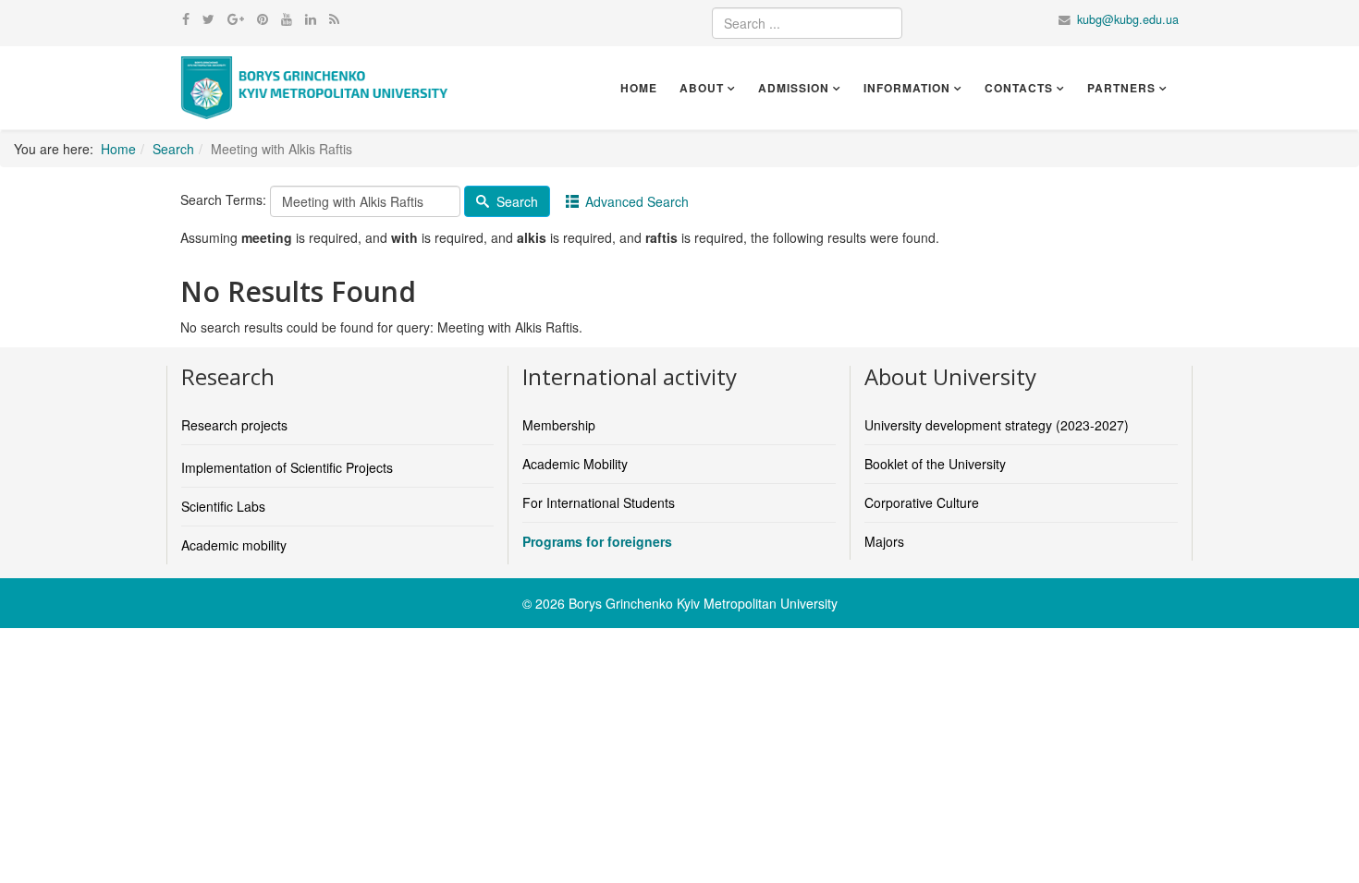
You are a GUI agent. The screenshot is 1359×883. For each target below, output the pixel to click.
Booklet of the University (935, 463)
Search (173, 148)
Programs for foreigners (597, 541)
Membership (558, 425)
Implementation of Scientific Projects (287, 467)
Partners (1121, 87)
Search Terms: (223, 199)
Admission (793, 87)
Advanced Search (635, 201)
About (702, 87)
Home (638, 87)
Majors (884, 541)
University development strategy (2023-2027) (996, 425)
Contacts (1019, 87)
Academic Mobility (575, 463)
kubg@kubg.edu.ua (1128, 19)
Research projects (234, 425)
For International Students (598, 502)
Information (906, 87)
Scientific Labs (223, 506)
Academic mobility (234, 545)
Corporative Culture (921, 502)
